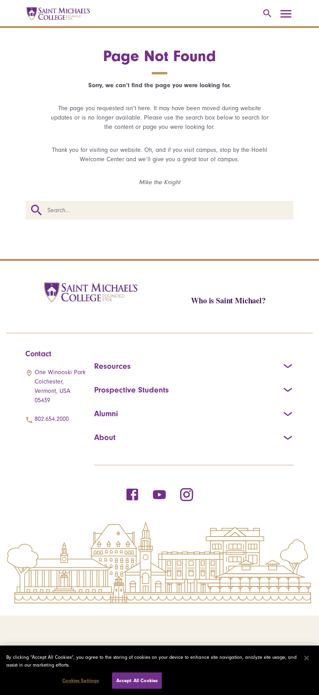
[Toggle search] (266, 14)
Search (36, 210)
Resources (112, 366)
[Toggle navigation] (289, 14)
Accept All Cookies (137, 680)
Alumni (106, 413)
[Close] (306, 658)
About (105, 437)
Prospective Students (131, 389)
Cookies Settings (80, 680)
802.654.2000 (52, 418)
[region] (159, 670)
